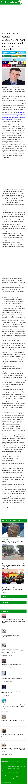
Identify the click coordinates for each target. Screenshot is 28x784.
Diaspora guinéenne (15, 768)
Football (23, 764)
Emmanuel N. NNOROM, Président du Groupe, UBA (12, 664)
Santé (12, 766)
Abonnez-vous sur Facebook (20, 770)
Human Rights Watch (11, 599)
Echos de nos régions (19, 761)
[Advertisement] (14, 15)
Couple (15, 766)
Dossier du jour (14, 764)
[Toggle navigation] (25, 2)
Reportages (19, 764)
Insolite (21, 766)
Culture (9, 766)
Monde (17, 599)
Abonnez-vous (11, 770)
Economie (13, 761)
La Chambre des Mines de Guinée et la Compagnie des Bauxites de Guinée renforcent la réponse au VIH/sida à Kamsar (13, 749)
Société (9, 761)
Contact (17, 774)
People (18, 766)
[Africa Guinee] (11, 2)
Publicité (13, 774)
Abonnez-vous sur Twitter (13, 772)
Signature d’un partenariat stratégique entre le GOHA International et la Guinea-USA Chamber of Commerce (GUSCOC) (13, 621)
